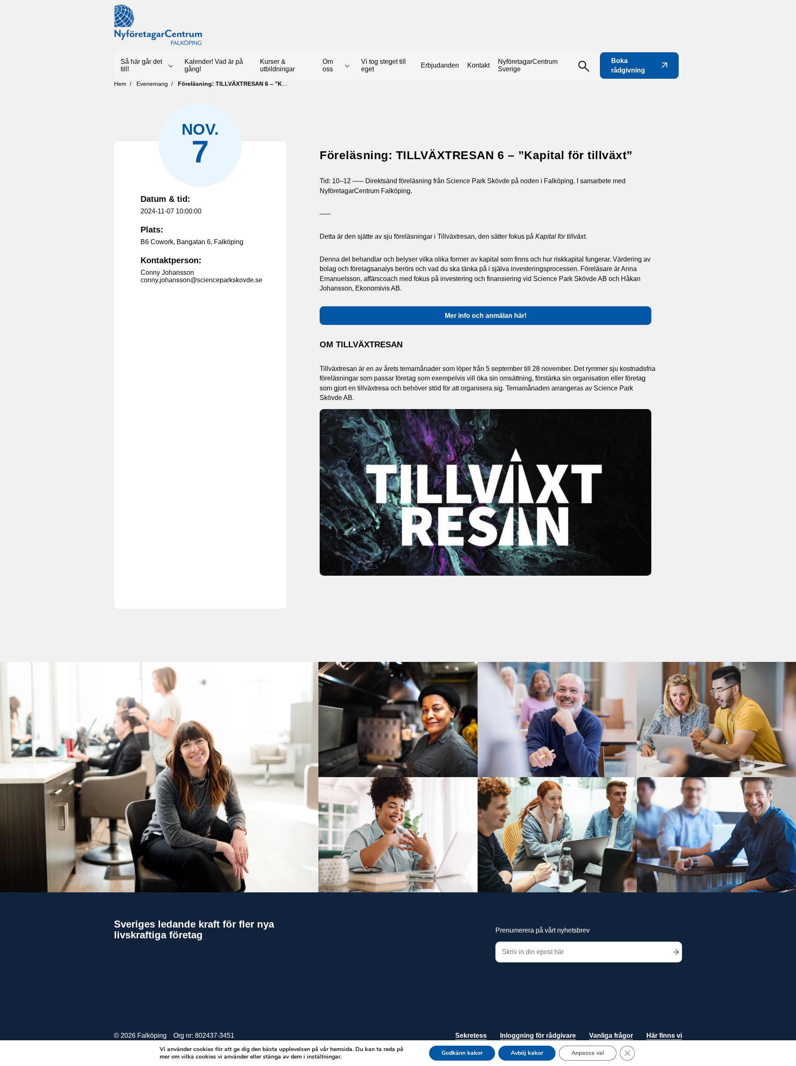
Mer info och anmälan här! (486, 315)
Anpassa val (587, 1053)
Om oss (328, 65)
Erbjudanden (440, 65)
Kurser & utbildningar (277, 65)
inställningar (323, 1057)
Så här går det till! (141, 65)
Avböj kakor (527, 1053)
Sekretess (471, 1035)
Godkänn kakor (462, 1053)
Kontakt (478, 65)
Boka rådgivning (628, 65)
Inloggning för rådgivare (538, 1035)
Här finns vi (664, 1035)
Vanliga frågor (611, 1035)
